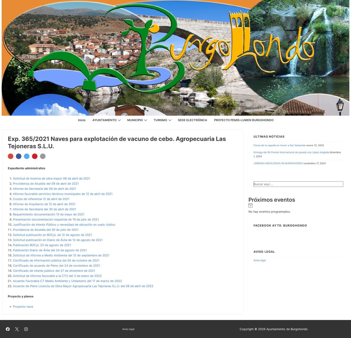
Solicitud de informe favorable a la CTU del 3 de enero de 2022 (57, 276)
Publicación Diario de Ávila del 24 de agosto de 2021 (50, 250)
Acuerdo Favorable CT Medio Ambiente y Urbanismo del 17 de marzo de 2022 (67, 281)
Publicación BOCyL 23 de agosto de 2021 (42, 245)
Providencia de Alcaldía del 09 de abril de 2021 (46, 183)
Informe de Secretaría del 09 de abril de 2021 (44, 189)
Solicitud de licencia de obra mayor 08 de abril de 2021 (51, 178)
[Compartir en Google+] (10, 156)
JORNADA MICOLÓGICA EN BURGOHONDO (278, 163)
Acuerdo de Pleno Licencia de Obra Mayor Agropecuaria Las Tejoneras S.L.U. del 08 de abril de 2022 (83, 286)
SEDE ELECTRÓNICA (192, 120)
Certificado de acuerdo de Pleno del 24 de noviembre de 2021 (56, 265)
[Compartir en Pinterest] (34, 156)
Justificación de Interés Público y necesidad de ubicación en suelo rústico (64, 224)
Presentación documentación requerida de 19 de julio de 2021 (56, 219)
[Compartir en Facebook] (18, 156)
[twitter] (17, 329)
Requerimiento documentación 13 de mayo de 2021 (48, 214)
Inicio (82, 120)
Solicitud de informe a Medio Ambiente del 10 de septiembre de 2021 (61, 255)
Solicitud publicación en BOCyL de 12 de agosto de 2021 (52, 235)
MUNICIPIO (135, 120)
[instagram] (26, 329)
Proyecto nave (23, 306)
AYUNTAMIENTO (104, 120)
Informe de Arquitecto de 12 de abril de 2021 (44, 204)
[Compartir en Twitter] (26, 156)
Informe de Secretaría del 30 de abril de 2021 (44, 209)
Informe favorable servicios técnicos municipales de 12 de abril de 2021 (62, 194)
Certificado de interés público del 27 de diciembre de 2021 (54, 270)
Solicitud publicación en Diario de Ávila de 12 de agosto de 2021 (58, 240)
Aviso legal (260, 260)
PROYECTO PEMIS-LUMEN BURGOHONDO (243, 120)
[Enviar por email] (43, 156)
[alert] (298, 208)
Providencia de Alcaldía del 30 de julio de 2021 (45, 229)
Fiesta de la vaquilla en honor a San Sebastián (280, 145)
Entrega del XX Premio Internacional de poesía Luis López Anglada (291, 152)
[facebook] (7, 329)
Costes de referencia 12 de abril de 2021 (41, 199)
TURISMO (160, 120)
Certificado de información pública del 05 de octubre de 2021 (56, 260)
